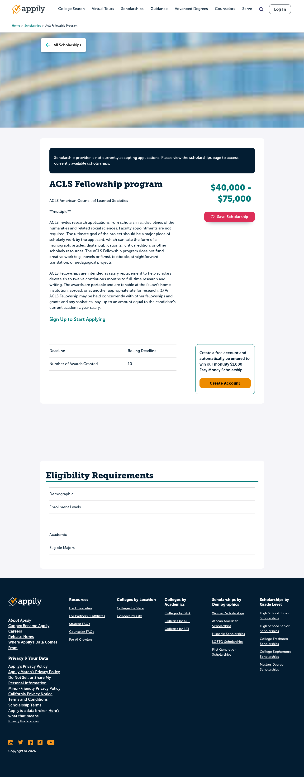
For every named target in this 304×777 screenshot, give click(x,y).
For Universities (80, 608)
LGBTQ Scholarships (227, 642)
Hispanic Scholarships (228, 634)
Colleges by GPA (177, 613)
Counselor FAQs (81, 632)
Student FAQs (79, 624)
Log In (280, 9)
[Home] (28, 9)
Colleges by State (130, 608)
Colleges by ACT (177, 621)
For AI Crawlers (80, 639)
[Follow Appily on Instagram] (10, 742)
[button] (214, 217)
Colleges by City (129, 616)
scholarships (200, 158)
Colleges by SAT (177, 629)
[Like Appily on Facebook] (30, 742)
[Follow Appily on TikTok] (40, 742)
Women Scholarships (228, 613)
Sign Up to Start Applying (77, 319)
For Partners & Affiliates (87, 616)
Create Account (225, 383)
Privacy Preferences (23, 721)
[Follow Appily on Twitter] (20, 742)
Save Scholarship (232, 217)
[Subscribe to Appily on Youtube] (50, 742)
